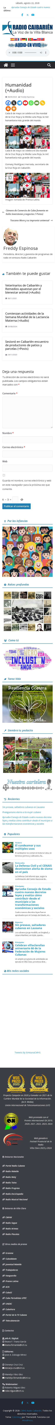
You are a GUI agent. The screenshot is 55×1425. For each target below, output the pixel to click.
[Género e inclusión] (27, 647)
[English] (16, 39)
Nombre (8, 433)
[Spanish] (12, 39)
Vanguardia (10, 1275)
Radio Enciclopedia (14, 1193)
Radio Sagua (11, 1222)
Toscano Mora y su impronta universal (29, 220)
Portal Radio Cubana (15, 1165)
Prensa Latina (11, 1281)
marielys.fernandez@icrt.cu (17, 1377)
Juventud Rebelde (13, 1264)
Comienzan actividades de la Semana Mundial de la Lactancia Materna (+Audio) (27, 316)
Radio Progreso (12, 1188)
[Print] (8, 108)
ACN (7, 1287)
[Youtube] (25, 102)
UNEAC (8, 1303)
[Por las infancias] (27, 528)
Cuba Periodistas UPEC (16, 1298)
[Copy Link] (42, 102)
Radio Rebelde (12, 1171)
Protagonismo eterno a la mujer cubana (21, 812)
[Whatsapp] (31, 102)
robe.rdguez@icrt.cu (14, 1390)
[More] (13, 108)
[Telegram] (19, 102)
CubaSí (8, 1292)
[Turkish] (39, 39)
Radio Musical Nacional (16, 1199)
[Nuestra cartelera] (27, 780)
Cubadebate (11, 1258)
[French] (20, 39)
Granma (9, 1253)
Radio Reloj (10, 1177)
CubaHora (10, 1309)
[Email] (36, 102)
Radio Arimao (11, 1228)
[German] (24, 39)
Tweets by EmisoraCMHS (27, 1052)
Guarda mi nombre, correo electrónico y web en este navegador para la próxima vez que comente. (26, 485)
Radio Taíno (11, 1182)
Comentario (9, 393)
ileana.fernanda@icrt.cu (15, 1345)
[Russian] (35, 39)
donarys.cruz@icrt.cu (14, 1368)
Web (4, 461)
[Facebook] (8, 102)
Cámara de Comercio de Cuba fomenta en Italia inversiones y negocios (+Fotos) (27, 212)
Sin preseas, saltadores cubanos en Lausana (23, 807)
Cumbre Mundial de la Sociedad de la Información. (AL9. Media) (27, 1098)
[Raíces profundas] (27, 591)
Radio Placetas (12, 1234)
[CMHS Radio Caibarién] (5, 65)
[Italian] (27, 39)
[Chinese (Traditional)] (43, 39)
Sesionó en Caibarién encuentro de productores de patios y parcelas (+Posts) (27, 345)
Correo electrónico (13, 447)
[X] (13, 102)
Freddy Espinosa (27, 97)
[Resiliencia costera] (27, 686)
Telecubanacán (12, 1320)
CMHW (8, 1217)
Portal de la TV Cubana (16, 1315)
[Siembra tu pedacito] (27, 737)
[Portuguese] (31, 39)
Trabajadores (11, 1270)
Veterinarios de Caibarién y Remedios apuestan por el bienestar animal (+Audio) (23, 288)
